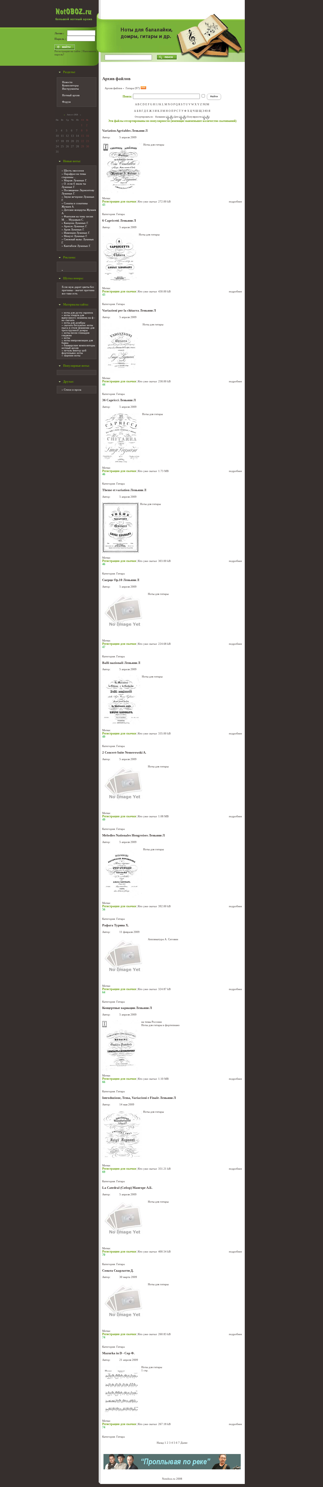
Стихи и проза (72, 389)
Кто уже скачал (147, 201)
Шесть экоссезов (74, 170)
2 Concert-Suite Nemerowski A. (124, 752)
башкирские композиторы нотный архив (78, 346)
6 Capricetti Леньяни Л (119, 220)
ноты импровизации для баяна (77, 341)
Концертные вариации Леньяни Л (127, 1008)
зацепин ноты (72, 355)
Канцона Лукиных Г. (76, 222)
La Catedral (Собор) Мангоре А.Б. (127, 1188)
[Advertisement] (263, 75)
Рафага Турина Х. (115, 925)
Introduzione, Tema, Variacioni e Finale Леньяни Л (139, 1098)
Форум (66, 101)
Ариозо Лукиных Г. (75, 226)
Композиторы (70, 85)
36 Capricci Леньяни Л (119, 400)
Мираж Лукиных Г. (75, 180)
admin (115, 137)
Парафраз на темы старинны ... (74, 175)
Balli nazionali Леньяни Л (121, 663)
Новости (67, 82)
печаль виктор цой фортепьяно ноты (74, 351)
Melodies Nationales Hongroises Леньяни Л (133, 835)
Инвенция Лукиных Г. (77, 232)
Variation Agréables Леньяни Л (125, 130)
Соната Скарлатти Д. (117, 1270)
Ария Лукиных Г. (74, 229)
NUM (206, 104)
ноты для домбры (74, 322)
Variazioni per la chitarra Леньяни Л (129, 310)
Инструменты (70, 88)
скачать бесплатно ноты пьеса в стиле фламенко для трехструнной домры (78, 328)
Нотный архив (70, 95)
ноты (67, 337)
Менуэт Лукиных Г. (76, 236)
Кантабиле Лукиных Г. (77, 245)
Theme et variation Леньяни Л (124, 490)
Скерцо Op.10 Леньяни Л (120, 580)
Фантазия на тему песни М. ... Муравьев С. (77, 218)
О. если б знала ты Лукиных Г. (74, 185)
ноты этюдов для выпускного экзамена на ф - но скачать (78, 318)
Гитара (120, 214)
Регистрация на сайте (67, 51)
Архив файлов (113, 88)
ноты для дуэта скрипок (78, 312)
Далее (183, 1442)
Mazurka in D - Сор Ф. (118, 1353)
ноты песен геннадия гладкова (75, 334)
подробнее (235, 201)
